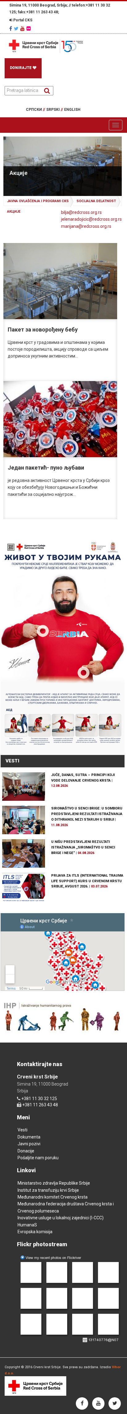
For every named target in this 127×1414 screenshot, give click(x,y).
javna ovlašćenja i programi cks (38, 201)
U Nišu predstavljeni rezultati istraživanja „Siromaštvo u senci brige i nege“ (83, 847)
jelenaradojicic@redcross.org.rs (91, 219)
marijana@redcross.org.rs (86, 226)
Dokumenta (29, 1136)
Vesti (22, 1129)
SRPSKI (54, 109)
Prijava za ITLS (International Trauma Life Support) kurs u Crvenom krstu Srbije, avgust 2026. (87, 881)
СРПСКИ (35, 109)
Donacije (26, 1150)
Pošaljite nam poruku (38, 1157)
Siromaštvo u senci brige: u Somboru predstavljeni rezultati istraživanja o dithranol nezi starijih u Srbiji (86, 814)
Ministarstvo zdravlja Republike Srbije (54, 1183)
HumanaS (27, 1224)
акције (13, 212)
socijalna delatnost (96, 201)
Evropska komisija (35, 1231)
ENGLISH (72, 109)
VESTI (12, 761)
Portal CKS (22, 20)
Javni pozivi (29, 1143)
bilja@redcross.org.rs (81, 212)
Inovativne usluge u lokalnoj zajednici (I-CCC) (61, 1217)
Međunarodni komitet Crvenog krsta (53, 1197)
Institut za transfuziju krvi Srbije (48, 1190)
